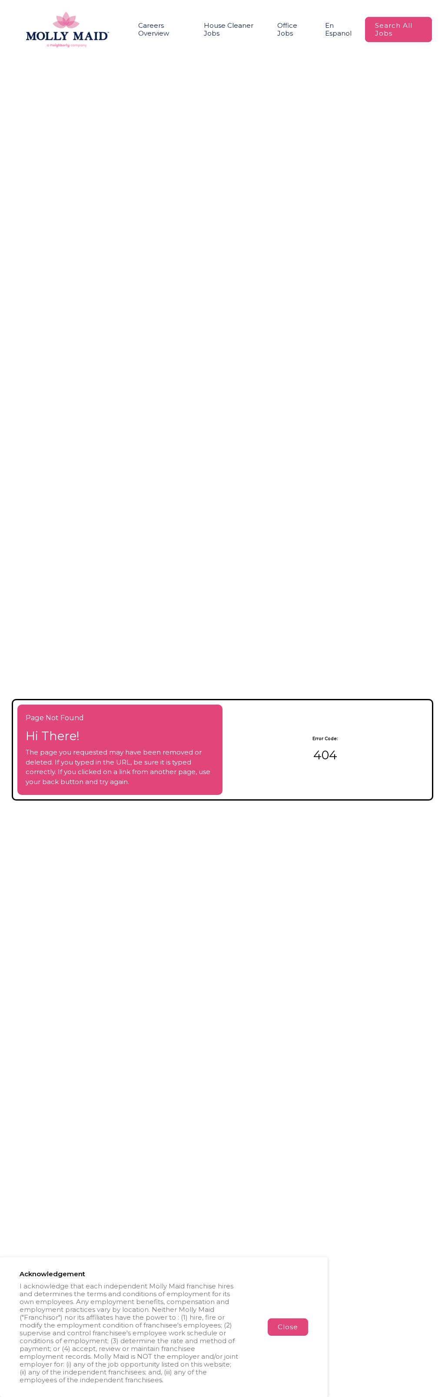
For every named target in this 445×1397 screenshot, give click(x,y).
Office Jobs (287, 29)
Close (288, 1327)
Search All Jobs (393, 29)
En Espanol (338, 29)
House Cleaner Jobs (228, 29)
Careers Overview (153, 29)
